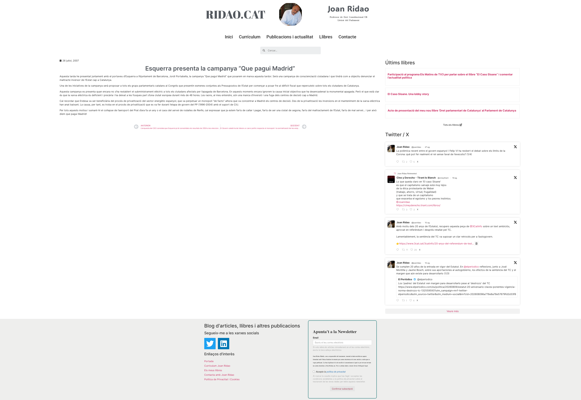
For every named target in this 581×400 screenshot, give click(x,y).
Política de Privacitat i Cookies (222, 379)
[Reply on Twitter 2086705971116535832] (398, 300)
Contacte (347, 36)
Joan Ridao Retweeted (407, 173)
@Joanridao (403, 201)
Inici (229, 36)
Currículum (249, 36)
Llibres (325, 36)
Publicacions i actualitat (289, 36)
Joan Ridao (403, 146)
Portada (208, 361)
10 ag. (427, 222)
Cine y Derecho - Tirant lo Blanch (416, 177)
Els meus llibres (213, 370)
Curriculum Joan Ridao (217, 365)
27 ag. (427, 147)
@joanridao (416, 147)
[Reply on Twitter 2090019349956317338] (398, 209)
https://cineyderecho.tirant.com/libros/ (418, 205)
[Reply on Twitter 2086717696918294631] (398, 250)
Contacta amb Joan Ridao (219, 374)
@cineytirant (443, 178)
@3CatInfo (476, 226)
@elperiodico (471, 266)
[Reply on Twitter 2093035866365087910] (398, 162)
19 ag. (454, 178)
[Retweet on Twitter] (395, 173)
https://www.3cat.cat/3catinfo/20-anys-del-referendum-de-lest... (436, 243)
